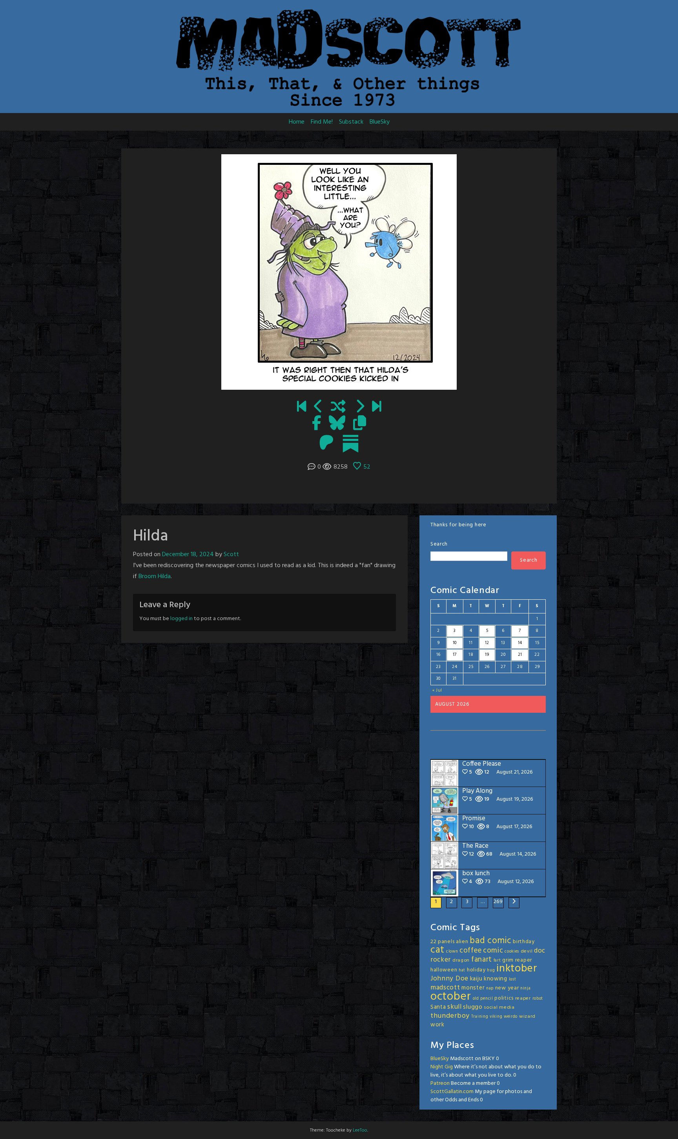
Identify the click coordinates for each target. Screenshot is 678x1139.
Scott (231, 554)
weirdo (511, 1016)
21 (520, 654)
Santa (438, 1007)
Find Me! (322, 122)
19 (487, 654)
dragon (461, 960)
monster (473, 988)
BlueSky (380, 122)
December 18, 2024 (188, 554)
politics (504, 998)
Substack (351, 122)
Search (439, 544)
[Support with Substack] (350, 443)
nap (490, 988)
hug (491, 970)
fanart (481, 960)
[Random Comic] (338, 407)
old (476, 998)
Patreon (440, 1083)
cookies (512, 951)
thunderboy (450, 1016)
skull (454, 1007)
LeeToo (360, 1130)
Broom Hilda (155, 576)
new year (507, 988)
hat (462, 970)
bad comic (490, 941)
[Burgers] (359, 407)
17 (455, 654)
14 (520, 642)
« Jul (437, 690)
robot (537, 998)
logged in (181, 618)
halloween (443, 970)
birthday (524, 941)
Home (296, 122)
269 (498, 901)
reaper (523, 998)
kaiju (476, 979)
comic (493, 950)
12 (487, 642)
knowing (495, 979)
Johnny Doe (449, 978)
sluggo (472, 1007)
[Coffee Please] (376, 407)
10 (455, 642)
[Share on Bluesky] (337, 423)
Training (479, 1016)
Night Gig (441, 1066)
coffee (470, 950)
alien (462, 941)
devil (527, 951)
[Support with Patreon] (326, 443)
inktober (517, 968)
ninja (525, 988)
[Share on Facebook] (316, 423)
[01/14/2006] (301, 407)
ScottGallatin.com (452, 1091)
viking (496, 1016)
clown (452, 951)
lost (512, 979)
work (437, 1024)
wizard (527, 1016)
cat (437, 950)
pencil (486, 998)
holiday (476, 970)
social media (499, 1007)
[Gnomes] (318, 407)
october (450, 996)
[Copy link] (359, 423)
